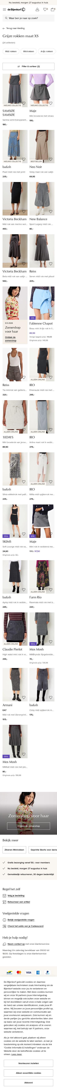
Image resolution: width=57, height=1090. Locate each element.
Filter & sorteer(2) (31, 66)
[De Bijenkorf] (16, 9)
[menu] (4, 9)
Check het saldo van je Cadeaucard (25, 926)
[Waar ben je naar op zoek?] (6, 18)
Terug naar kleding (15, 28)
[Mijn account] (37, 9)
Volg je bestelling (16, 895)
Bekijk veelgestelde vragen (21, 919)
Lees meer (16, 1054)
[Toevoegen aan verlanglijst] (23, 103)
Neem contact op (16, 943)
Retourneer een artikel (19, 901)
